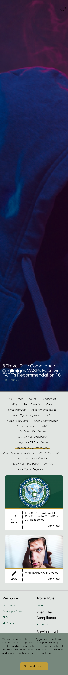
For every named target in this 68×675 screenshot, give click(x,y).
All (10, 398)
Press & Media (31, 404)
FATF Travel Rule (25, 425)
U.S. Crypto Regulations (32, 436)
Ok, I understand (34, 666)
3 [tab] (17, 371)
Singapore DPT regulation (32, 442)
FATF (50, 415)
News (32, 398)
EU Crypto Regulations (25, 463)
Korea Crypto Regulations (18, 453)
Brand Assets (10, 605)
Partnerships (49, 398)
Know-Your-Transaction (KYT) (32, 458)
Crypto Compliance (46, 420)
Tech (20, 398)
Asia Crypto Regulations (32, 469)
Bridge (40, 605)
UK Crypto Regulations (32, 431)
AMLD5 (48, 463)
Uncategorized (17, 409)
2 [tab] (10, 371)
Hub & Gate (43, 624)
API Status (8, 623)
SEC (58, 453)
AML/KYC (45, 453)
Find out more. (45, 653)
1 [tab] (4, 371)
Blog (15, 404)
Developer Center (13, 611)
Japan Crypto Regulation (26, 415)
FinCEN (44, 425)
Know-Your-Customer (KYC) (32, 447)
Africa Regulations (17, 420)
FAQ (5, 617)
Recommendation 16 (44, 409)
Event (49, 404)
